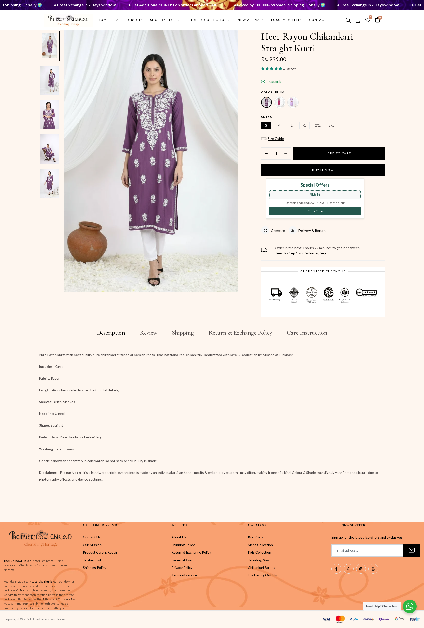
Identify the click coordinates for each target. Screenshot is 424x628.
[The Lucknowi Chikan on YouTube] (373, 569)
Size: (266, 117)
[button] (272, 68)
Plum (266, 102)
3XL (331, 125)
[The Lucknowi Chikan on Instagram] (361, 569)
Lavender (293, 102)
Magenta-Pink (279, 102)
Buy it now (323, 170)
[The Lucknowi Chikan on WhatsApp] (349, 569)
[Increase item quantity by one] (286, 154)
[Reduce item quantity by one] (266, 154)
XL (304, 125)
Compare (278, 230)
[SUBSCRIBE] (411, 550)
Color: (273, 92)
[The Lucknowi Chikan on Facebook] (336, 569)
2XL (318, 125)
